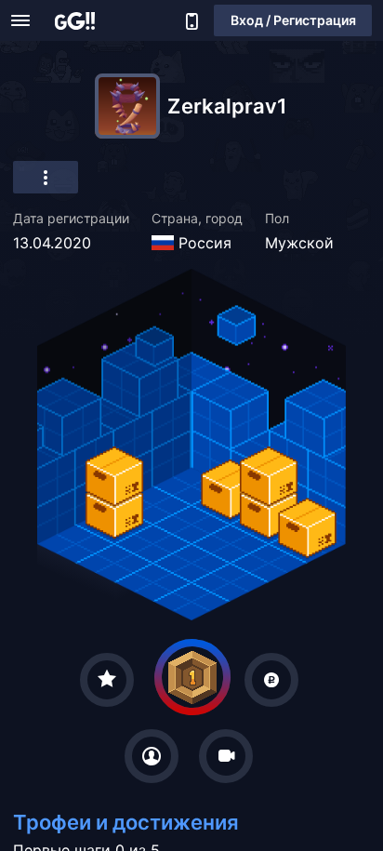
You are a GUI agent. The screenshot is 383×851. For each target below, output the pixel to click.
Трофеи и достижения (126, 822)
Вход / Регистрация (293, 20)
